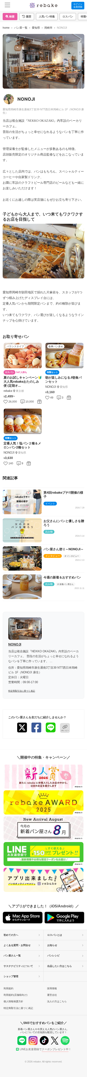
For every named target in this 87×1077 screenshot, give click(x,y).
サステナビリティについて (18, 966)
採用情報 (52, 988)
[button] (26, 16)
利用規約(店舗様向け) (15, 995)
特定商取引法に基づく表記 (21, 691)
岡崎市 (48, 27)
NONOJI (14, 644)
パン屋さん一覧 (12, 955)
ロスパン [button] (67, 16)
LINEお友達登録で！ (45, 1049)
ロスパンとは (54, 935)
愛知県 (36, 27)
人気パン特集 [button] (47, 16)
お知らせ (52, 945)
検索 (11, 16)
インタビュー (52, 555)
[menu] (7, 5)
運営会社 (52, 995)
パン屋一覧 (20, 27)
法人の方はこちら (57, 1001)
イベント (50, 503)
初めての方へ (11, 935)
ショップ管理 (11, 976)
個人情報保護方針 (13, 1001)
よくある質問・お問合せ (17, 945)
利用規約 (8, 988)
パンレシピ (53, 955)
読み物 (49, 531)
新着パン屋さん (67, 584)
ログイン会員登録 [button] (77, 5)
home (6, 27)
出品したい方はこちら (59, 966)
